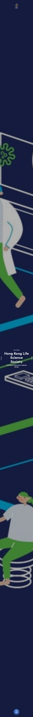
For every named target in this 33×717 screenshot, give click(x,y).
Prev (1, 359)
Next (31, 358)
